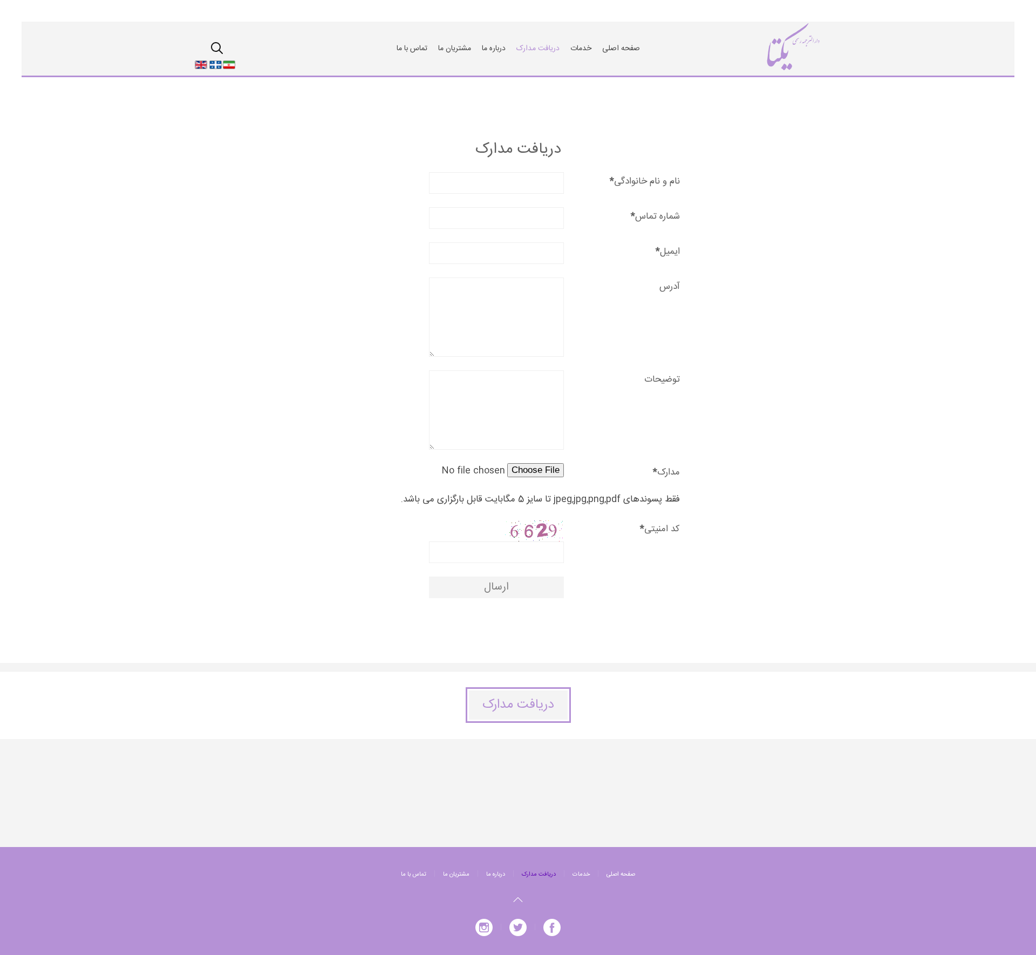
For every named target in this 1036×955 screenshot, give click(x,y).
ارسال (496, 587)
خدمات (580, 48)
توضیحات (662, 380)
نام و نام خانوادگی (645, 181)
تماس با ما (412, 48)
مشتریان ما (454, 48)
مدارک (666, 472)
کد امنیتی (660, 529)
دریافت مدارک (538, 48)
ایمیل (668, 252)
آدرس (669, 287)
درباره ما (494, 48)
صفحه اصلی (621, 48)
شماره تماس (655, 216)
